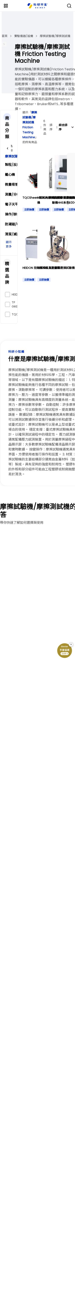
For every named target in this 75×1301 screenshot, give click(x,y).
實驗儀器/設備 (23, 36)
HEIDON (17, 294)
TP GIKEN (16, 304)
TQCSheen (20, 314)
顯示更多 (9, 244)
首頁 (5, 36)
